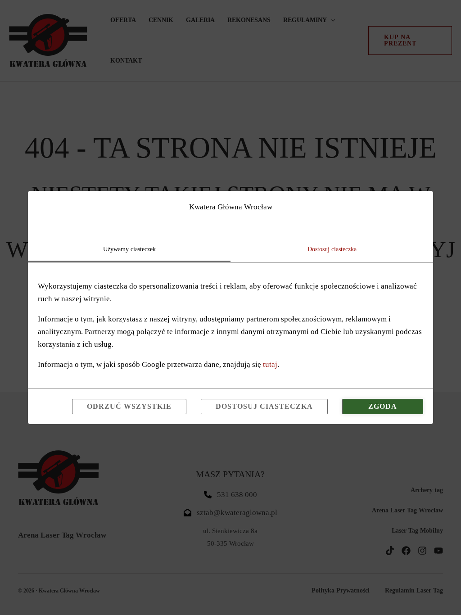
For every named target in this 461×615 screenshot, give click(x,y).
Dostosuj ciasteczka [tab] (332, 249)
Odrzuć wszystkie (129, 406)
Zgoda (382, 406)
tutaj (270, 364)
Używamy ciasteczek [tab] (129, 249)
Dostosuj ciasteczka (264, 406)
